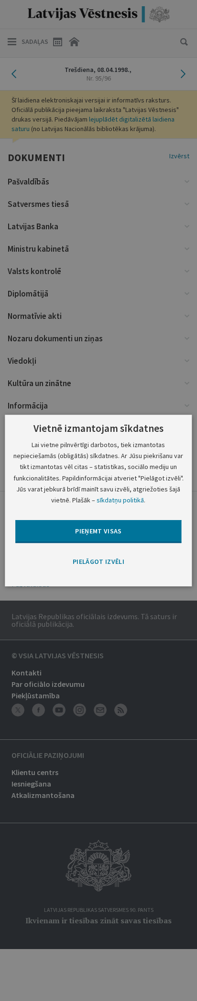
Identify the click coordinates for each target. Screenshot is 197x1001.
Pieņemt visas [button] (98, 531)
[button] (98, 562)
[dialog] (98, 500)
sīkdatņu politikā (120, 500)
